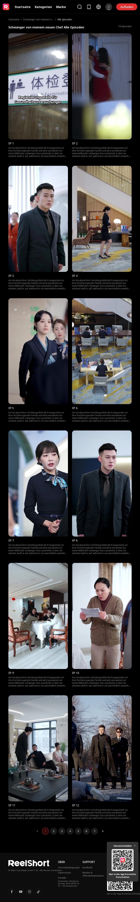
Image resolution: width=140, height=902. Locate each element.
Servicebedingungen (69, 867)
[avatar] (108, 6)
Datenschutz (64, 872)
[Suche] (79, 7)
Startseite (23, 7)
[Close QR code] (134, 845)
